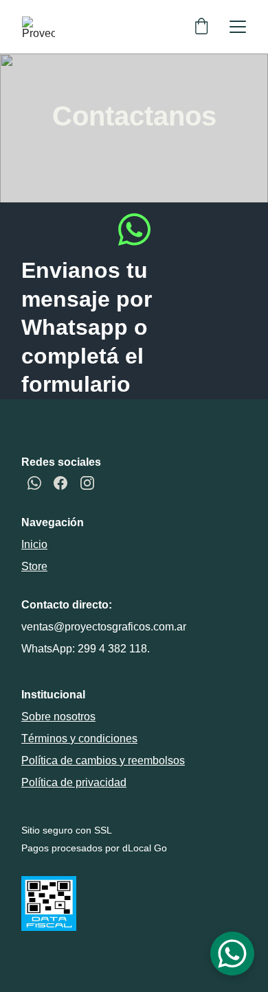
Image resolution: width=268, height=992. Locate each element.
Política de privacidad (73, 782)
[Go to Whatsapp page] (134, 229)
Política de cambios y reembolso (100, 760)
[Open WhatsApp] (232, 954)
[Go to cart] (201, 27)
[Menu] (238, 27)
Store (34, 566)
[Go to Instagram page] (87, 483)
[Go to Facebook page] (60, 483)
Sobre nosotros (58, 716)
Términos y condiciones (79, 738)
